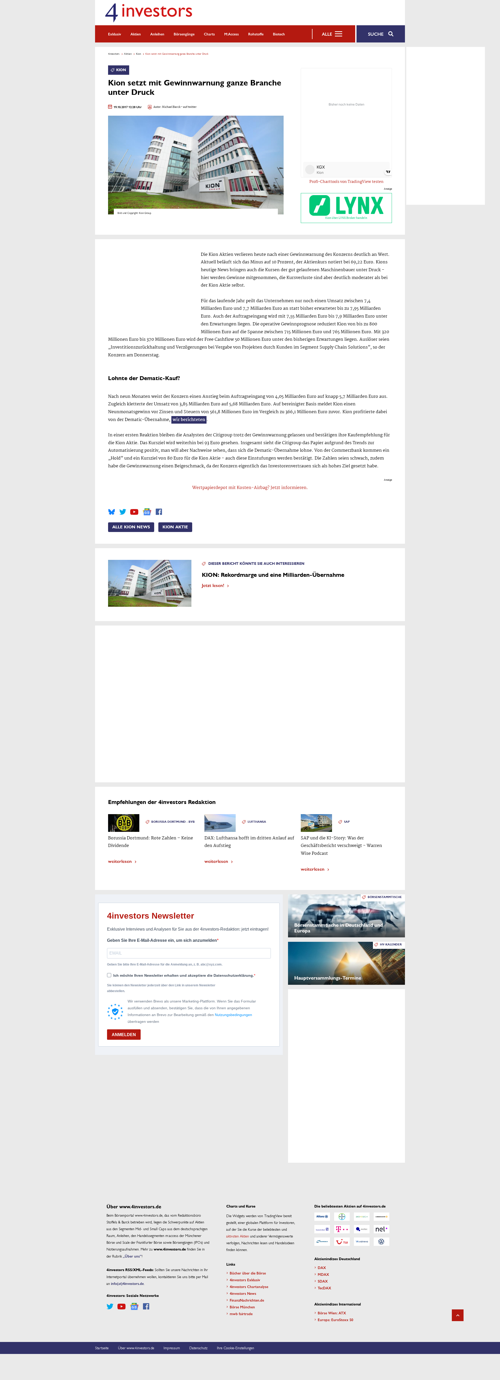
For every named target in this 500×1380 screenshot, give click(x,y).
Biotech (279, 33)
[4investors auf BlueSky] (111, 512)
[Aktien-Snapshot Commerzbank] (381, 1216)
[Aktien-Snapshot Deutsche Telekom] (342, 1229)
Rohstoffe (256, 33)
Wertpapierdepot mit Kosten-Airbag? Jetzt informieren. (250, 487)
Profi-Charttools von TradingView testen (346, 182)
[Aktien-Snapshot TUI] (342, 1241)
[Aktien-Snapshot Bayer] (342, 1216)
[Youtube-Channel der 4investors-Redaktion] (134, 512)
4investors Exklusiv (245, 1279)
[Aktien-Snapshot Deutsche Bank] (322, 1229)
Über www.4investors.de (136, 1347)
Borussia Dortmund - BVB (173, 822)
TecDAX (324, 1287)
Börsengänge (184, 33)
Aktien (135, 33)
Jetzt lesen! (213, 585)
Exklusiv (114, 33)
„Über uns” (132, 1256)
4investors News (243, 1293)
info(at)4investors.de (127, 1283)
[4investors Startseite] (148, 13)
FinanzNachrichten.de (247, 1300)
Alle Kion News (131, 527)
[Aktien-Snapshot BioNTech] (362, 1216)
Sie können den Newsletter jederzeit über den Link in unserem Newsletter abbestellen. (161, 988)
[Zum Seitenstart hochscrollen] (458, 1315)
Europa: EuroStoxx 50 (335, 1319)
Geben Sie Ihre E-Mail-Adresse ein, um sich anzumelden (162, 940)
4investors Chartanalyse (249, 1286)
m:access (231, 33)
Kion (138, 53)
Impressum (172, 1347)
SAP (347, 822)
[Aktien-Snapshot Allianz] (322, 1216)
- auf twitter (188, 107)
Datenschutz (198, 1347)
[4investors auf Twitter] (122, 512)
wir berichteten (189, 419)
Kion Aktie (175, 527)
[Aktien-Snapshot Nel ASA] (381, 1229)
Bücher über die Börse (248, 1273)
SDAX (323, 1281)
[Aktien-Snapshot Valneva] (362, 1241)
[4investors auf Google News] (147, 511)
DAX (322, 1267)
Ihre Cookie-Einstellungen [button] (235, 1347)
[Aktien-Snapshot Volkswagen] (381, 1241)
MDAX (323, 1274)
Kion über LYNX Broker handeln (346, 218)
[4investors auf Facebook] (159, 512)
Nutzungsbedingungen (233, 1015)
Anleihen (157, 33)
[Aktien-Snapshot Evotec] (362, 1229)
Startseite (102, 1347)
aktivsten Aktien (237, 1236)
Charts (209, 33)
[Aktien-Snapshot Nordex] (322, 1241)
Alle (327, 34)
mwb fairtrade (241, 1313)
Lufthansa (257, 822)
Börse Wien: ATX (332, 1312)
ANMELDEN (124, 1034)
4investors (114, 53)
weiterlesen (120, 861)
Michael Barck (171, 107)
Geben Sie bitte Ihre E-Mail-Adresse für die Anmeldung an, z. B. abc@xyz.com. (164, 964)
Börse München (242, 1306)
